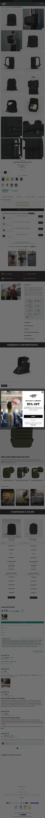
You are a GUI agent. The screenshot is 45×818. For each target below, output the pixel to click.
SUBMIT (33, 416)
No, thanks (33, 420)
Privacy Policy (33, 424)
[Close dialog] (42, 392)
